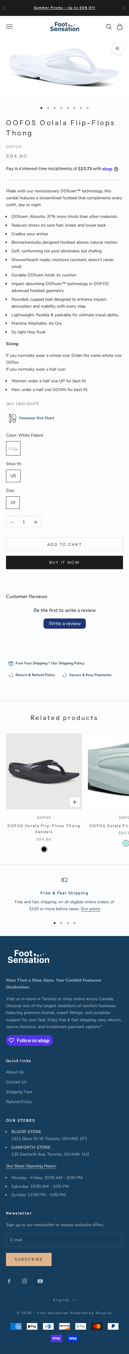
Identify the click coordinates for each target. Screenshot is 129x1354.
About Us (15, 1072)
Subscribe (29, 1259)
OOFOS (14, 146)
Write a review (65, 623)
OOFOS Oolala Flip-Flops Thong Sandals (44, 828)
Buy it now (64, 562)
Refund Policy (19, 1102)
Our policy (90, 909)
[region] (64, 895)
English (61, 1300)
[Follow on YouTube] (40, 1281)
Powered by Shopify (91, 1313)
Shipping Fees (19, 1092)
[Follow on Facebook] (9, 1281)
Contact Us (16, 1082)
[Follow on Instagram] (25, 1281)
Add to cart (64, 544)
